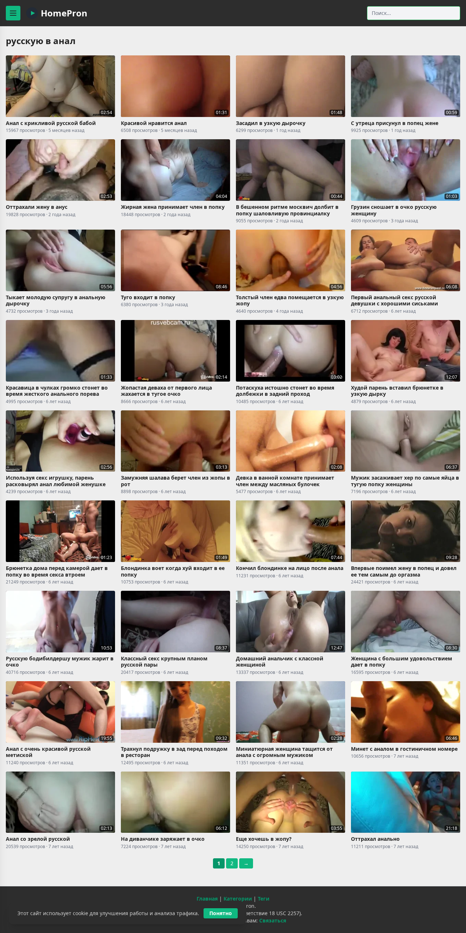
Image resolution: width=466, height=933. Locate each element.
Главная (207, 898)
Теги (263, 898)
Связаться (272, 920)
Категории (238, 898)
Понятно (220, 913)
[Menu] (13, 13)
